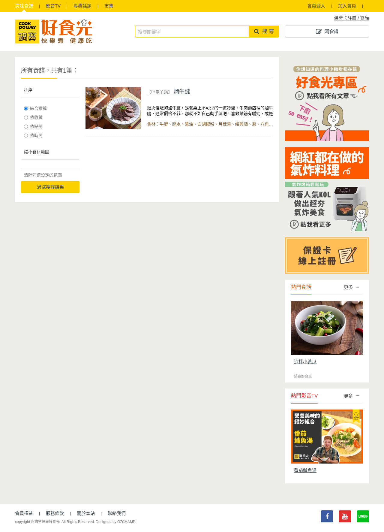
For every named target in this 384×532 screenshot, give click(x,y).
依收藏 (36, 117)
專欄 (83, 5)
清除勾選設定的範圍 (43, 175)
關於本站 (86, 513)
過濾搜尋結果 (50, 186)
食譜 (24, 5)
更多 (348, 287)
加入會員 (347, 5)
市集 (108, 5)
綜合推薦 (38, 108)
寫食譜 (331, 31)
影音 (53, 5)
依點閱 (36, 126)
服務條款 (55, 513)
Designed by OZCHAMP (115, 522)
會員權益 (24, 513)
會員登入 (316, 5)
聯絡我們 (117, 513)
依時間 (36, 135)
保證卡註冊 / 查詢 (351, 18)
